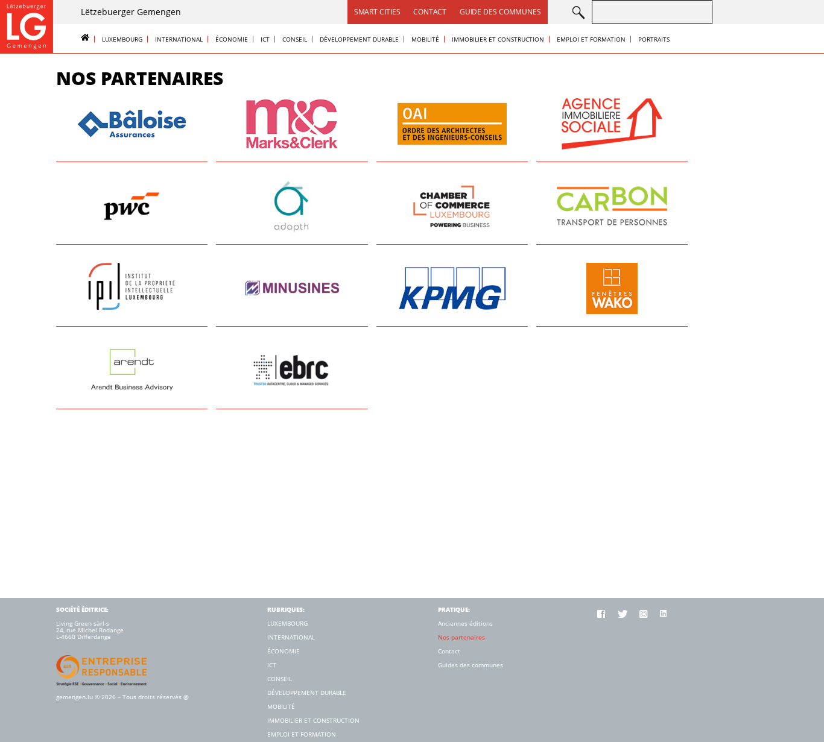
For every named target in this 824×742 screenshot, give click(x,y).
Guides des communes (470, 665)
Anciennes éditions (465, 623)
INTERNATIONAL (179, 39)
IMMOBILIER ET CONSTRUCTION (498, 39)
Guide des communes (500, 12)
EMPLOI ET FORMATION (591, 39)
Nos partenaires (461, 637)
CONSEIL (294, 39)
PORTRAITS (654, 39)
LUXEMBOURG (122, 39)
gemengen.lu (74, 697)
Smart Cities (377, 12)
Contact (429, 12)
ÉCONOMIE (231, 39)
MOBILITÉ (425, 39)
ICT (265, 39)
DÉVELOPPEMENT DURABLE (359, 39)
